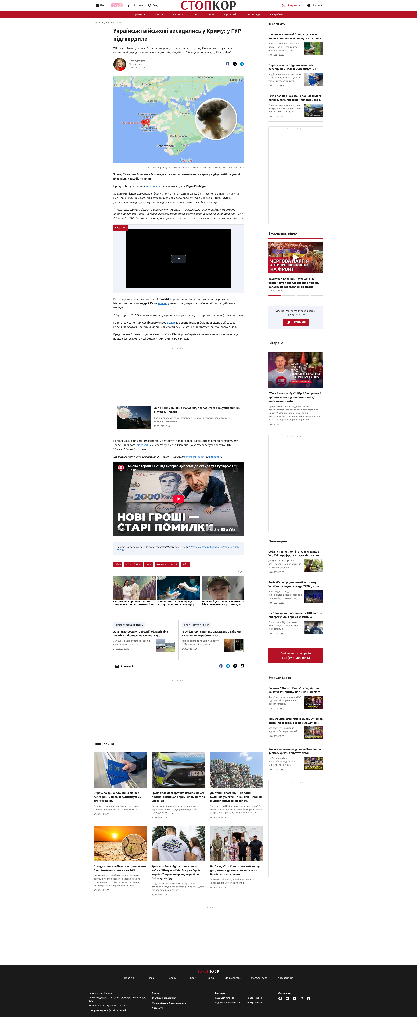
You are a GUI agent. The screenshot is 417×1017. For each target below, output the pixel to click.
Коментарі (126, 666)
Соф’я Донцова (137, 60)
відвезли (143, 445)
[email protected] (118, 1010)
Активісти (157, 1008)
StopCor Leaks (230, 14)
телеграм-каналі (194, 457)
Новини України (114, 22)
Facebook (215, 457)
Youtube (214, 547)
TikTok (119, 550)
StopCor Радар (253, 14)
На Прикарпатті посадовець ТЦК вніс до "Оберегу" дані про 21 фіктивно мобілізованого (295, 617)
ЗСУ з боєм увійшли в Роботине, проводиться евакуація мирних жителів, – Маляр (197, 410)
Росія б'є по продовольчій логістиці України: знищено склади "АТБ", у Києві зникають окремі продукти (295, 586)
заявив (162, 303)
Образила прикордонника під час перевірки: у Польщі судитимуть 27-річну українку (118, 797)
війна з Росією (133, 564)
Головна (98, 22)
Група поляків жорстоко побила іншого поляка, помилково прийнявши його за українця (178, 797)
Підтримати (293, 5)
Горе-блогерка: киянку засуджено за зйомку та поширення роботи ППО (211, 634)
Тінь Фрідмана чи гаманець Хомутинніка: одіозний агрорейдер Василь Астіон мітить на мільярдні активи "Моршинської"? (295, 725)
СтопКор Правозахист (164, 998)
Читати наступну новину (196, 625)
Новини (176, 14)
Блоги (196, 14)
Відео (157, 14)
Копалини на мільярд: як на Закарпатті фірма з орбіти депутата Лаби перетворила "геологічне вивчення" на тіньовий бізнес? (295, 755)
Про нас (156, 993)
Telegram (193, 547)
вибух (185, 564)
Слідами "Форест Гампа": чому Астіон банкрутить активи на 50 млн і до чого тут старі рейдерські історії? (294, 692)
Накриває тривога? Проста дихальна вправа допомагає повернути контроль (294, 36)
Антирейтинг (277, 14)
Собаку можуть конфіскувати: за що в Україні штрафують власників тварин (294, 554)
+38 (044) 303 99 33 (296, 658)
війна (118, 564)
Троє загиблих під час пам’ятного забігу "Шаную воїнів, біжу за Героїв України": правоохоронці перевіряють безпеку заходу (177, 872)
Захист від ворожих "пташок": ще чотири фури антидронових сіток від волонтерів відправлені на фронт (293, 283)
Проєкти (137, 14)
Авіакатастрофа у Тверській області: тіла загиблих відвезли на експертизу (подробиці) (140, 636)
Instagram (232, 547)
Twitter (222, 547)
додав (171, 323)
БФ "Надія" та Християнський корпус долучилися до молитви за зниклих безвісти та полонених (235, 870)
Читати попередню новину (129, 625)
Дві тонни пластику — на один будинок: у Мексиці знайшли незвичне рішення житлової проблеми (236, 797)
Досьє (211, 14)
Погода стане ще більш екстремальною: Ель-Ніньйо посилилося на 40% (120, 868)
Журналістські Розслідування (169, 1003)
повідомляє (154, 186)
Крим (148, 564)
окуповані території (167, 564)
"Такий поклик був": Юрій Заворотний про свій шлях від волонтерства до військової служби (294, 397)
